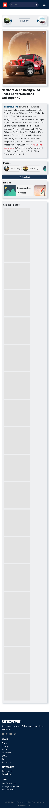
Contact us (6, 762)
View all (5, 774)
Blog (3, 759)
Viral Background (9, 783)
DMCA (4, 755)
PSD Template (8, 789)
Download (26, 177)
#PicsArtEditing (11, 106)
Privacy (5, 746)
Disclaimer (6, 752)
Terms (4, 743)
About (4, 749)
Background (7, 771)
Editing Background (10, 786)
